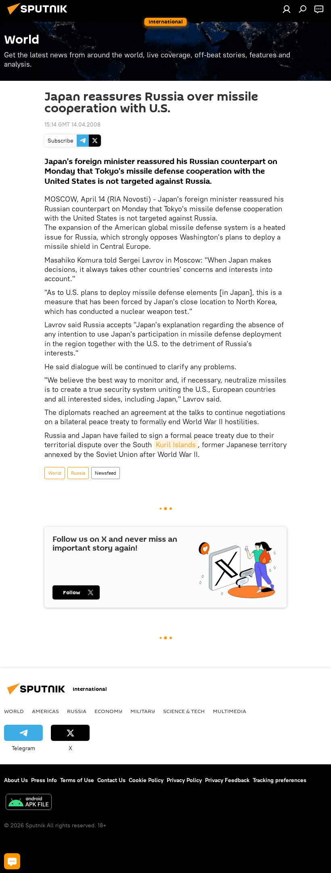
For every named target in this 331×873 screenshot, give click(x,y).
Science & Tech (184, 711)
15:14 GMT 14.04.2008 (72, 124)
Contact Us (111, 780)
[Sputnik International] (39, 15)
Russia (78, 473)
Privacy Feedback (227, 780)
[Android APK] (28, 803)
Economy (108, 711)
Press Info (44, 780)
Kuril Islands (176, 444)
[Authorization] (287, 9)
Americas (45, 711)
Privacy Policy (184, 780)
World (54, 473)
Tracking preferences (279, 780)
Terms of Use (77, 780)
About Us (16, 780)
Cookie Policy (146, 780)
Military (142, 711)
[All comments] (12, 861)
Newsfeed (105, 473)
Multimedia (229, 711)
